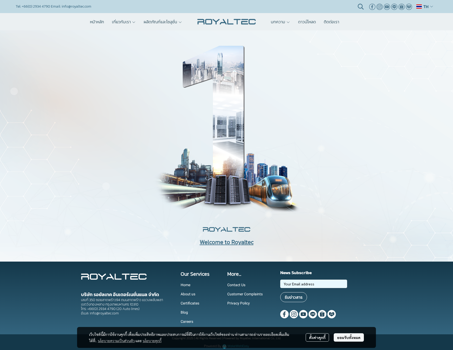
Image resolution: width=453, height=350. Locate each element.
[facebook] (372, 6)
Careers (187, 321)
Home (185, 285)
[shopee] (401, 6)
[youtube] (387, 6)
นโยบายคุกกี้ (152, 340)
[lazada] (409, 6)
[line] (394, 6)
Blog (184, 312)
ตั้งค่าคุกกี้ (317, 337)
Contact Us (236, 285)
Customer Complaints (245, 294)
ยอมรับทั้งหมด (348, 337)
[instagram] (379, 6)
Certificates (190, 303)
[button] (360, 6)
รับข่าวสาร (294, 297)
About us (188, 294)
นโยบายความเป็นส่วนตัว (116, 340)
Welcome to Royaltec (227, 242)
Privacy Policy (238, 303)
